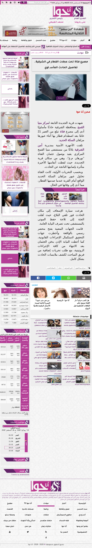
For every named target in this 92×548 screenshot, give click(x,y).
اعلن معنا (10, 527)
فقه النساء (64, 521)
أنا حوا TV (63, 41)
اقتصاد (10, 509)
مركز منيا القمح (80, 268)
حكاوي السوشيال (64, 515)
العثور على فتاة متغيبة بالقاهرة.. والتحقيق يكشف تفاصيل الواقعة (76, 324)
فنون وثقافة (26, 41)
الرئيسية (82, 504)
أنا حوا (64, 527)
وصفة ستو (10, 515)
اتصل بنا (64, 532)
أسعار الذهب (18, 331)
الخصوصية (82, 532)
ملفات (46, 515)
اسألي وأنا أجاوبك (28, 521)
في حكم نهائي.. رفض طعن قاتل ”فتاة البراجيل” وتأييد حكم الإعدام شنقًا (77, 346)
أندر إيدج (82, 515)
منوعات (28, 515)
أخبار (82, 41)
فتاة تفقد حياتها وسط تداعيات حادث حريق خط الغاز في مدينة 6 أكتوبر (47, 346)
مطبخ (52, 41)
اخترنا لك (20, 137)
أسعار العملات (17, 285)
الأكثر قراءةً (19, 224)
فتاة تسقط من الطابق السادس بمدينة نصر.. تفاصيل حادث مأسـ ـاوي (49, 335)
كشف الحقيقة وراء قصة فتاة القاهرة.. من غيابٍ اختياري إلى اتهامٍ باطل (48, 380)
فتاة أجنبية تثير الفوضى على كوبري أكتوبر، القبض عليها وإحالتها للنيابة (76, 380)
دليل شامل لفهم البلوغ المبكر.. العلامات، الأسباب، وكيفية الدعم (76, 367)
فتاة (62, 131)
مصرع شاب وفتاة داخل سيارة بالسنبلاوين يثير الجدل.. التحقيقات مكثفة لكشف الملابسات (48, 368)
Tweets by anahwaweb (20, 475)
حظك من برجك (9, 521)
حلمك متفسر (46, 521)
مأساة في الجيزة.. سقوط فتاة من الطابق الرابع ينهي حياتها (48, 356)
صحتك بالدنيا (28, 509)
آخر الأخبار (20, 54)
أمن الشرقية (68, 268)
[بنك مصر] (46, 31)
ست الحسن (41, 41)
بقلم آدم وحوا (82, 527)
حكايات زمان (46, 527)
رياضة (14, 41)
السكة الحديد (67, 140)
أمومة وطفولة (82, 521)
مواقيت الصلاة (17, 422)
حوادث (73, 41)
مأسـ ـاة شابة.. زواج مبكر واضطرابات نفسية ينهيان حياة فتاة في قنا (76, 335)
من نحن (28, 527)
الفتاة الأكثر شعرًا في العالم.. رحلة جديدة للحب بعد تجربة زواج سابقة (76, 356)
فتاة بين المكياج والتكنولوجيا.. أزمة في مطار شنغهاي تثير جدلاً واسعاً (48, 324)
